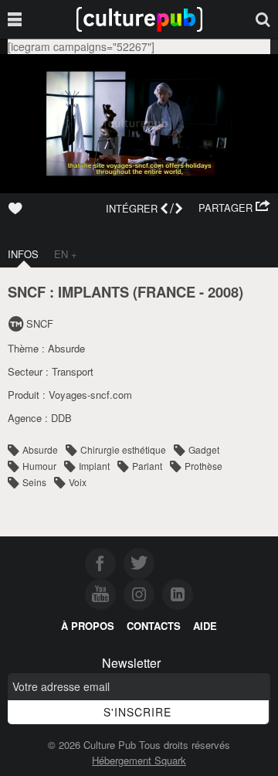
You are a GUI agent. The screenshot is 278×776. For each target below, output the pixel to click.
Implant (94, 465)
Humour (39, 465)
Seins (34, 481)
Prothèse (203, 465)
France (166, 291)
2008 (223, 291)
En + (65, 254)
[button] (234, 208)
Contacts (154, 625)
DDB (61, 417)
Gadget (203, 449)
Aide (205, 625)
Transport (72, 371)
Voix (77, 481)
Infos (23, 254)
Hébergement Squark (139, 760)
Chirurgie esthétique (123, 449)
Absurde (66, 348)
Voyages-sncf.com (90, 394)
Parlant (147, 465)
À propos (87, 625)
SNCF (39, 323)
